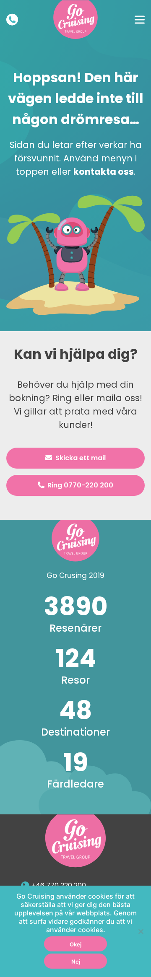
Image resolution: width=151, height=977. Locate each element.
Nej (75, 961)
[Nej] (140, 931)
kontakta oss (103, 172)
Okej (75, 944)
